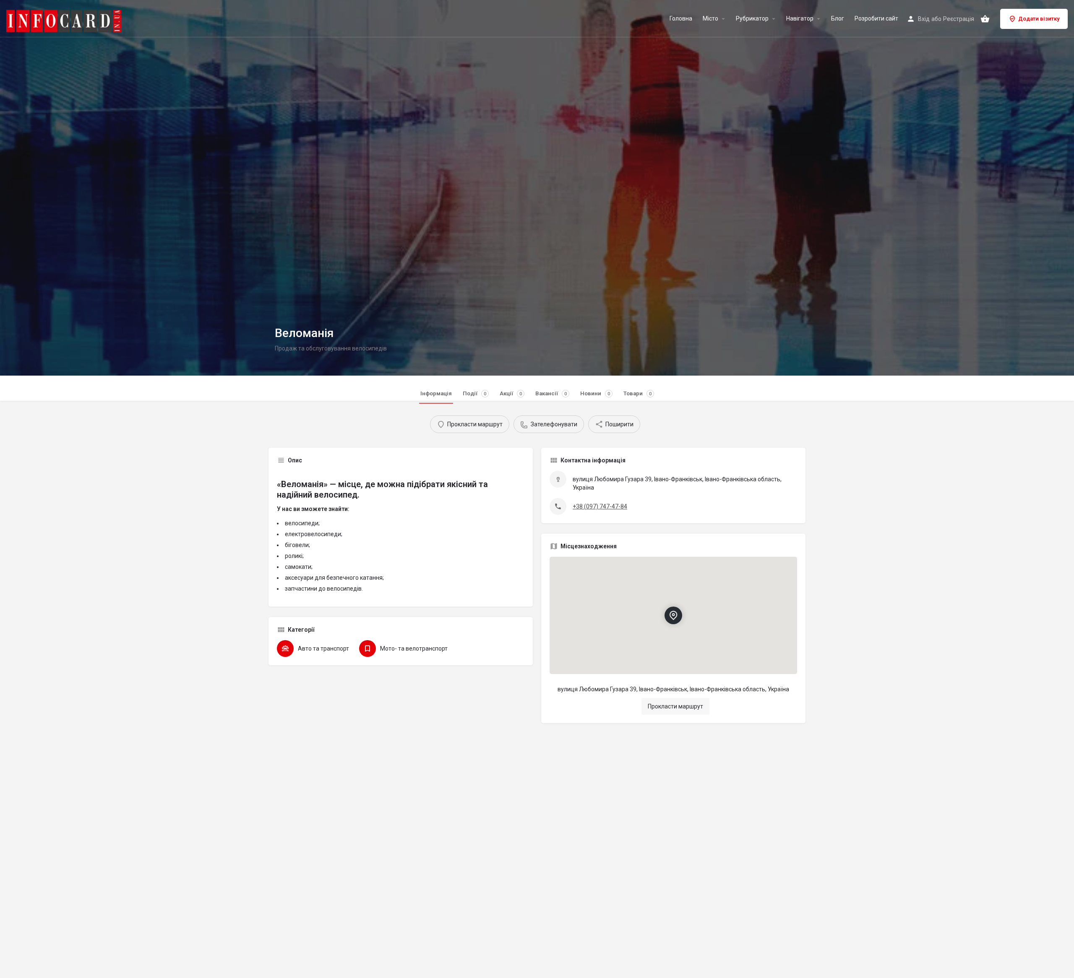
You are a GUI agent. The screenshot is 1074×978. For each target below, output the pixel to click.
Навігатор (799, 18)
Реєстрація (958, 19)
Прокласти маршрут (675, 706)
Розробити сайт (876, 18)
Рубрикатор (752, 18)
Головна (681, 18)
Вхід (924, 19)
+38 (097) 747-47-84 (600, 506)
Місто (710, 18)
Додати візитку (1038, 19)
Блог (837, 18)
